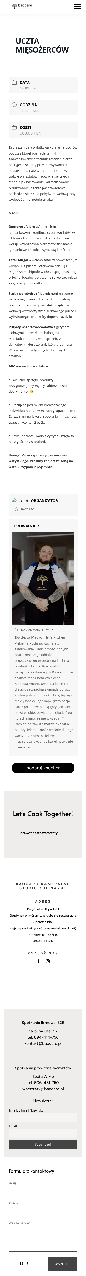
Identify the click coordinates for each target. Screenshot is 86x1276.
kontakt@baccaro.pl (43, 1043)
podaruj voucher (43, 768)
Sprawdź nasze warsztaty (38, 833)
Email (13, 1126)
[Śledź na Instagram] (47, 961)
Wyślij (62, 1264)
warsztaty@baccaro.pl (43, 1088)
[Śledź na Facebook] (38, 961)
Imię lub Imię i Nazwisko (26, 1110)
